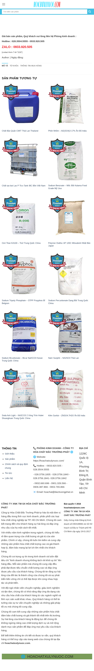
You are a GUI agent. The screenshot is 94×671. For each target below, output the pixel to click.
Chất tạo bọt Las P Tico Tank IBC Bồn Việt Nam (23, 185)
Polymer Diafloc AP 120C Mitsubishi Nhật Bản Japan (69, 244)
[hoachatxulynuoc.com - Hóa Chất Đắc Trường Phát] (47, 4)
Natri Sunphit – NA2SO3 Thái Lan (63, 358)
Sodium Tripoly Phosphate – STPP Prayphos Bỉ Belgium (23, 301)
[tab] (5, 66)
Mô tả (5, 66)
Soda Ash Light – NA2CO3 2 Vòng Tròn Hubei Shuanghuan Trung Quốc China (22, 416)
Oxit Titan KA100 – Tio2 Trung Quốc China (21, 243)
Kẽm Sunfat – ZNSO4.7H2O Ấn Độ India (66, 415)
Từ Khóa (14, 66)
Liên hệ (9, 478)
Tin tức (8, 473)
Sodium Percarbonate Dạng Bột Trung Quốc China (68, 301)
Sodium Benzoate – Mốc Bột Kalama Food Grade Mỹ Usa (67, 186)
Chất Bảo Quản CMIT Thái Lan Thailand (20, 131)
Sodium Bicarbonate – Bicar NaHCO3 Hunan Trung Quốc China (22, 359)
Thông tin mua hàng (31, 66)
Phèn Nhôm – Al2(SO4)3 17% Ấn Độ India (67, 131)
